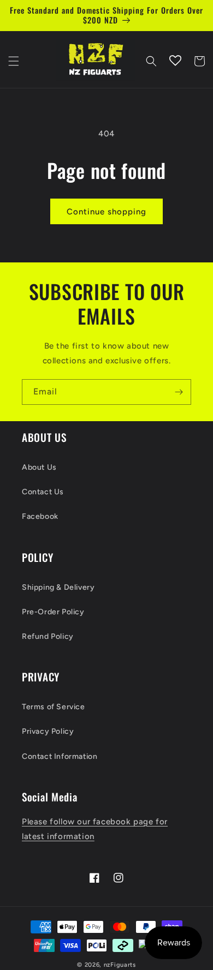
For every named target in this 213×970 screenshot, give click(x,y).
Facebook (40, 516)
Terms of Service (53, 706)
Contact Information (59, 756)
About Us (39, 467)
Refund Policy (48, 636)
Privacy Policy (48, 731)
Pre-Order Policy (53, 611)
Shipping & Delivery (58, 587)
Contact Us (43, 491)
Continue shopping (106, 212)
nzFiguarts (120, 964)
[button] (14, 61)
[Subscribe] (179, 392)
